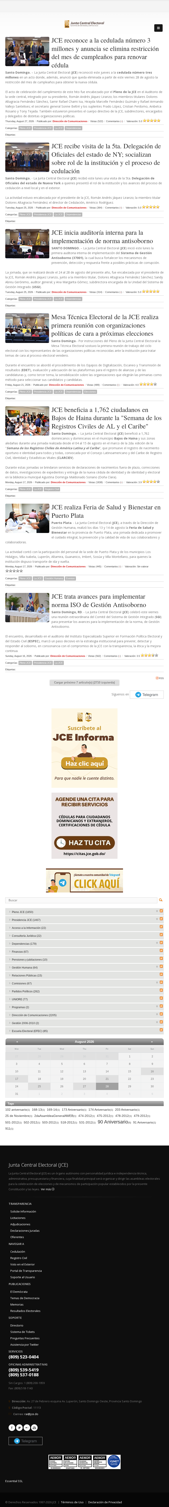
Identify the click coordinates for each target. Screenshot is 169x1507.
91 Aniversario (144, 1122)
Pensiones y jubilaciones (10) (29, 959)
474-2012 (86, 1116)
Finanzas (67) (20, 951)
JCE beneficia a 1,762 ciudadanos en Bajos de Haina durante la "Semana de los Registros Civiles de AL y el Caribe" (106, 417)
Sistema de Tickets (22, 1332)
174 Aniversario (100, 1109)
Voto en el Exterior (22, 1264)
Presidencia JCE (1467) (26, 920)
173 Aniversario (74, 1109)
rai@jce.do (31, 1414)
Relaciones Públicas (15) (27, 975)
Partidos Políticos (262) (26, 991)
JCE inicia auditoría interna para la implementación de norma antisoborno (102, 236)
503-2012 (50, 1122)
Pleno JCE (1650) (22, 912)
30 (84, 1056)
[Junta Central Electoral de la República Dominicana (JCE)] (84, 23)
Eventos (70, 578)
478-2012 (123, 1116)
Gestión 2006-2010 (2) (25, 1023)
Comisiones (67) (22, 983)
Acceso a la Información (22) (29, 928)
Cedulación (17, 1252)
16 (152, 1071)
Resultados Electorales (25, 1311)
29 (61, 1056)
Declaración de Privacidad (105, 1502)
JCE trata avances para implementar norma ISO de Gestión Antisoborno (98, 600)
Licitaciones (18, 1218)
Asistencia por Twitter (24, 1345)
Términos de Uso (72, 1502)
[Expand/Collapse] (157, 910)
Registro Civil (52, 489)
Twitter (19, 1427)
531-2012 (87, 1122)
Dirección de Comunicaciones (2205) (34, 1015)
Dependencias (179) (24, 943)
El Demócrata (19, 1292)
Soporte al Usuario (22, 1277)
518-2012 (69, 1122)
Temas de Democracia (24, 1298)
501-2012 (13, 1122)
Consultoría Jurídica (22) (26, 935)
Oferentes (17, 1237)
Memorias (17, 1304)
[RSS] (161, 910)
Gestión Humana (54, 578)
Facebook (12, 1427)
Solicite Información (23, 1211)
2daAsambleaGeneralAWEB (55, 1116)
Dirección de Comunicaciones (70, 121)
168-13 (38, 1109)
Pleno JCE (25, 128)
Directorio (16, 1325)
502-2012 (32, 1122)
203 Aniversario (127, 1109)
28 (39, 1056)
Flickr (27, 1427)
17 (16, 1078)
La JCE (59, 128)
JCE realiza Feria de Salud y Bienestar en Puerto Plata (106, 511)
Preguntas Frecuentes (25, 1338)
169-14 (53, 1109)
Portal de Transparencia (26, 1271)
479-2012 (142, 1116)
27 (16, 1056)
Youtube (34, 1427)
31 (107, 1056)
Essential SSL (14, 1481)
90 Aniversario (114, 1122)
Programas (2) (20, 1007)
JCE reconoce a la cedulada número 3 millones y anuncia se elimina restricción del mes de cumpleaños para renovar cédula (105, 52)
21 (107, 1078)
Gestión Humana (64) (25, 967)
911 (9, 1128)
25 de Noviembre (18, 1116)
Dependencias (73, 128)
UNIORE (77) (20, 999)
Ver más (46, 1189)
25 (39, 1086)
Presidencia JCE (43, 128)
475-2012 (105, 1116)
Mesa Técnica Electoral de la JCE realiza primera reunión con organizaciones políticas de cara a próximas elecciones (104, 324)
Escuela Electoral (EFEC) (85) (30, 1031)
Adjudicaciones (20, 1224)
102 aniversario (17, 1109)
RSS (161, 678)
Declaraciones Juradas (25, 1231)
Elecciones (90, 391)
